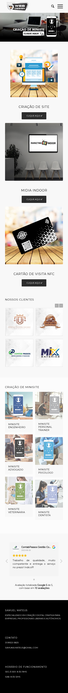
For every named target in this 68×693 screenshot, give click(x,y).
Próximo (65, 27)
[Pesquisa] (51, 6)
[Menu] (58, 6)
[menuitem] (51, 6)
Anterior (3, 27)
